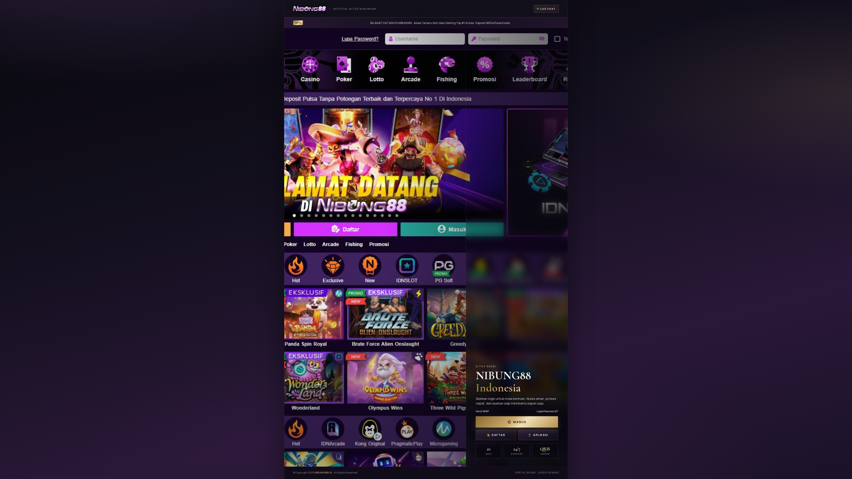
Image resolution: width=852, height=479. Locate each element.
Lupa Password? (547, 411)
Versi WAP (482, 411)
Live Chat (548, 8)
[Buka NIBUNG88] (426, 247)
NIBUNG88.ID (323, 472)
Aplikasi (540, 435)
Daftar (498, 435)
